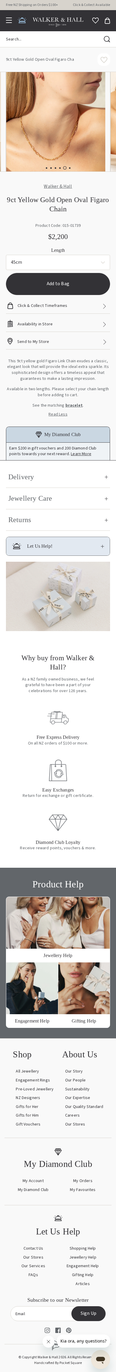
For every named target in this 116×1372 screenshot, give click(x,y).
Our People (75, 1080)
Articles (83, 1284)
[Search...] (107, 39)
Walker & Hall (58, 187)
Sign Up (88, 1313)
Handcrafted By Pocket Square (58, 1362)
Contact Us (33, 1248)
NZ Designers (28, 1098)
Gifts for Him (27, 1115)
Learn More (81, 454)
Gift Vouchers (28, 1124)
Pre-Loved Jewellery (35, 1089)
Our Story (74, 1071)
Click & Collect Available (91, 4)
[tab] (46, 168)
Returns (19, 520)
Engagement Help (83, 1266)
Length (58, 250)
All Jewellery (27, 1071)
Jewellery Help (82, 1257)
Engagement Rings (33, 1080)
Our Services (33, 1266)
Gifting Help (82, 1275)
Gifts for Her (27, 1107)
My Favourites (82, 1190)
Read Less (57, 414)
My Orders (82, 1181)
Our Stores (75, 1124)
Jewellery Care (30, 498)
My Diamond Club (33, 1190)
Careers (72, 1115)
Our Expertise (77, 1098)
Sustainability (77, 1089)
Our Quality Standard (84, 1107)
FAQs (33, 1275)
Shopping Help (83, 1248)
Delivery (21, 477)
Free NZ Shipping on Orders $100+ (32, 4)
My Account (33, 1181)
